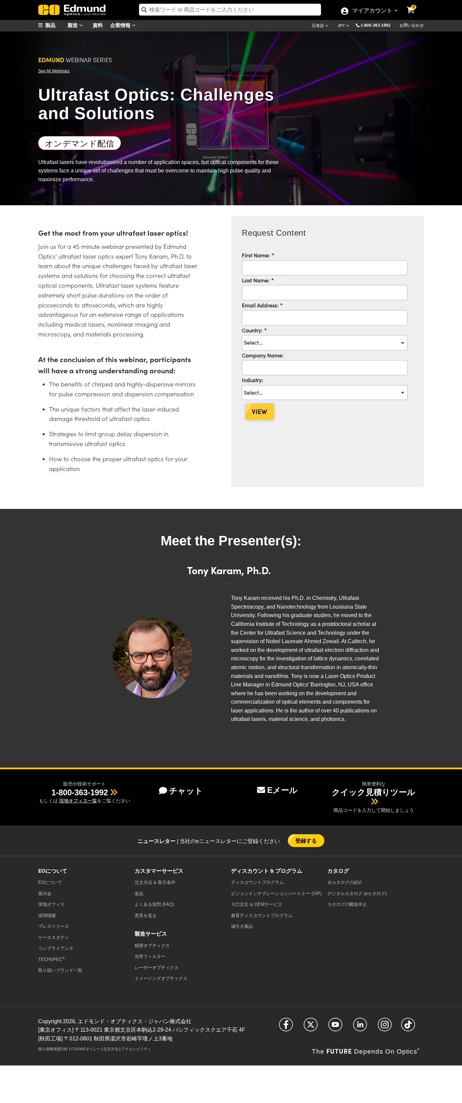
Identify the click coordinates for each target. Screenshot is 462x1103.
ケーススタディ (53, 937)
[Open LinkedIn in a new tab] (360, 1027)
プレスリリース (53, 926)
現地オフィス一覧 (78, 800)
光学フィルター (150, 956)
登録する (306, 840)
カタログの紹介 (345, 882)
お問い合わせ (411, 25)
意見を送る (146, 915)
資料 (98, 24)
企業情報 (121, 24)
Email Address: (262, 305)
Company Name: (262, 355)
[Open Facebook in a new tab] (286, 1027)
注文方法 (110, 1049)
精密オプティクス (152, 945)
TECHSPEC (51, 959)
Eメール (282, 790)
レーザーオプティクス (157, 967)
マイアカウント (372, 11)
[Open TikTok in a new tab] (408, 1027)
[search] (230, 10)
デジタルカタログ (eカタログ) (357, 893)
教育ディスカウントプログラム (262, 915)
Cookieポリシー (85, 1049)
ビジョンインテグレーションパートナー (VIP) (276, 893)
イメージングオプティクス (161, 978)
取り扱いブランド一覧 (60, 970)
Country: (254, 330)
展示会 (44, 893)
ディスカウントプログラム (257, 882)
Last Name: (258, 280)
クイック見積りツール (373, 792)
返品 (139, 893)
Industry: (252, 379)
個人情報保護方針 (53, 1049)
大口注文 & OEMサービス (256, 904)
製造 (73, 24)
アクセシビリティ (136, 1049)
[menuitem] (55, 25)
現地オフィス (51, 904)
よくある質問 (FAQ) (154, 904)
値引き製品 (242, 926)
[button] (378, 25)
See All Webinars (54, 71)
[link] (415, 5)
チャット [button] (186, 790)
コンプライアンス (55, 948)
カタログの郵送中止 (347, 904)
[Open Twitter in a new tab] (310, 1027)
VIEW (259, 411)
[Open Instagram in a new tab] (384, 1027)
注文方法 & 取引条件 (155, 882)
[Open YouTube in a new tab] (335, 1027)
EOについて (50, 882)
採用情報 (47, 915)
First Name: (258, 255)
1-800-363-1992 (376, 25)
